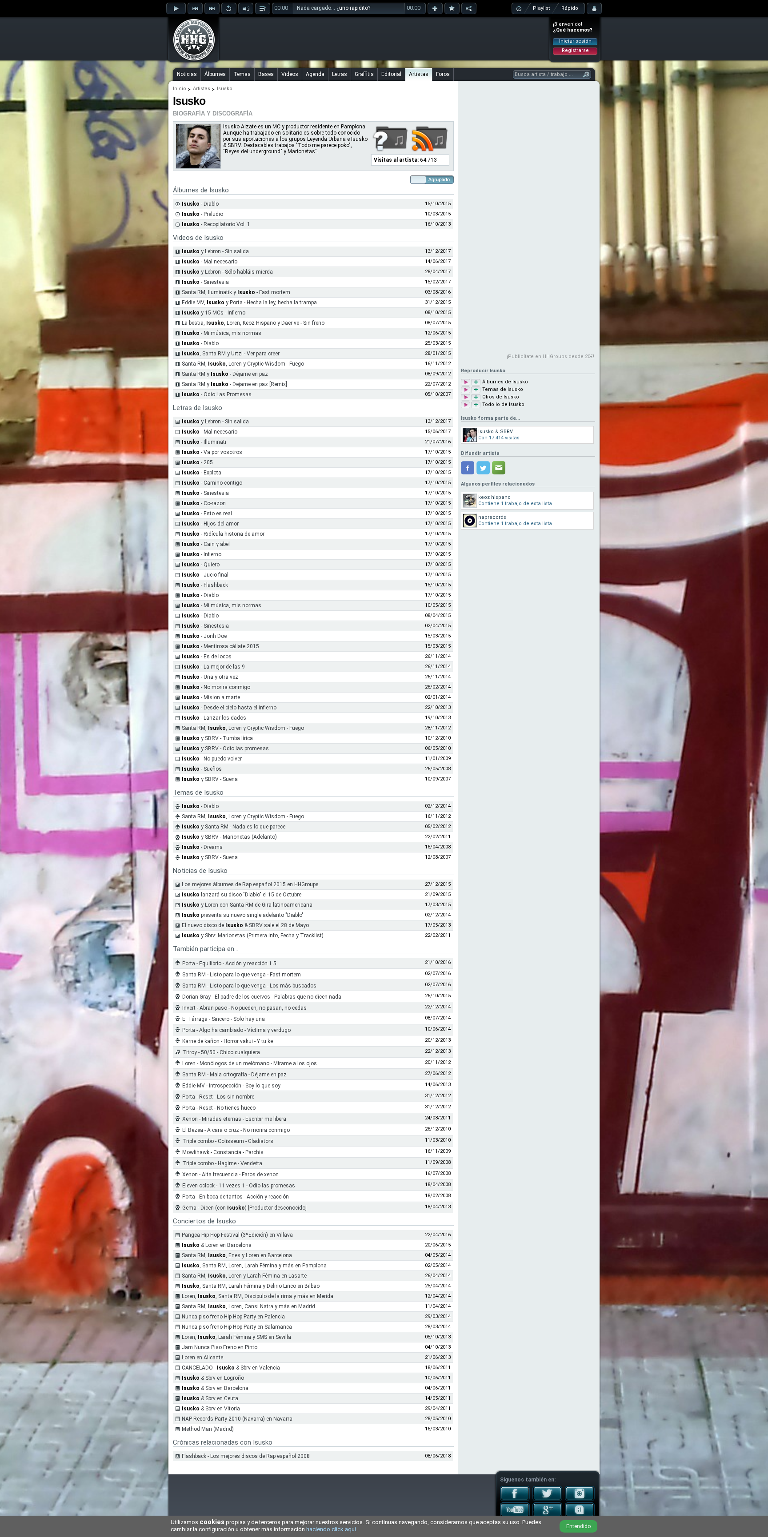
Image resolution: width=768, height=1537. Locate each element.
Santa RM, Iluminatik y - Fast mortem (236, 292)
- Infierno (201, 554)
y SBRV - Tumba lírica (217, 738)
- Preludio (202, 214)
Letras (339, 74)
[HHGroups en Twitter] (547, 1499)
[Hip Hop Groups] (191, 60)
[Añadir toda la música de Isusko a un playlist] (475, 405)
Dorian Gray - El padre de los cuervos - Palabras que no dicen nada (261, 997)
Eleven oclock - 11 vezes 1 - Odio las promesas (238, 1186)
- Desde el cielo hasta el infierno (229, 708)
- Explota (201, 473)
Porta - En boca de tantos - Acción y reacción (235, 1197)
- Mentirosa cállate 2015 (220, 646)
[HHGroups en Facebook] (515, 1499)
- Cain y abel (206, 544)
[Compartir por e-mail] (498, 467)
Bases (266, 74)
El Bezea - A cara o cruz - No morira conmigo (236, 1130)
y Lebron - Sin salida (215, 251)
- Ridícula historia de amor (223, 534)
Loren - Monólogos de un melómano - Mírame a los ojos (249, 1063)
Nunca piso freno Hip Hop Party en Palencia (233, 1317)
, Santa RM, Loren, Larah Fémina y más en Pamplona (254, 1265)
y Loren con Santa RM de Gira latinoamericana (247, 905)
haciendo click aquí (331, 1529)
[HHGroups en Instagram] (580, 1499)
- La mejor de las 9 (213, 667)
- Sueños (202, 769)
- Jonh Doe (204, 636)
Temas (242, 74)
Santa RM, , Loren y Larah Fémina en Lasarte (244, 1276)
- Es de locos (207, 656)
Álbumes (215, 74)
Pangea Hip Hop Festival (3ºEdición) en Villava (237, 1235)
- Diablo (200, 204)
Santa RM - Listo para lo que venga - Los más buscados (249, 986)
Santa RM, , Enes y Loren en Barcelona (237, 1255)
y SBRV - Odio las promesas (225, 748)
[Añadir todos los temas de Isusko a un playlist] (475, 389)
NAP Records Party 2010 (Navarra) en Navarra (237, 1419)
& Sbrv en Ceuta (210, 1398)
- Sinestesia (205, 282)
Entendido (578, 1526)
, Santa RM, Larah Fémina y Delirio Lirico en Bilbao (251, 1286)
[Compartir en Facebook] (467, 467)
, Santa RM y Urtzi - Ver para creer (231, 353)
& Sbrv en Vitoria (211, 1409)
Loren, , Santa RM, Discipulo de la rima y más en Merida (257, 1296)
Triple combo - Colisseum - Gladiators (227, 1141)
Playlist (541, 8)
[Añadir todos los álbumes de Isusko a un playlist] (475, 382)
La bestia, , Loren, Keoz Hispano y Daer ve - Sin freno (253, 323)
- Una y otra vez (210, 677)
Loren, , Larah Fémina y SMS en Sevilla (236, 1337)
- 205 (197, 462)
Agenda (315, 74)
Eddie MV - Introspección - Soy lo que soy (231, 1086)
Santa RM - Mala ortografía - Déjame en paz (234, 1074)
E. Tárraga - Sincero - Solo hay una (223, 1019)
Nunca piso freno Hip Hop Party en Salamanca (237, 1327)
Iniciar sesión (575, 41)
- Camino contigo (212, 483)
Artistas (418, 74)
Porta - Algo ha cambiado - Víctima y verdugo (236, 1030)
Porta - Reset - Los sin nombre (218, 1097)
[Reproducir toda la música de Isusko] (465, 405)
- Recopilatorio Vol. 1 (216, 224)
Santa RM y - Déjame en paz (225, 374)
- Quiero (201, 564)
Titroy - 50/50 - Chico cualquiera (221, 1052)
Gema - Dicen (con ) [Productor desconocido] (244, 1208)
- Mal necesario (209, 262)
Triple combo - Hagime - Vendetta (222, 1163)
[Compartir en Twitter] (483, 467)
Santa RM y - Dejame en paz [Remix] (234, 384)
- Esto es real (207, 513)
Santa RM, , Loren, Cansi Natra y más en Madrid (248, 1306)
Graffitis (364, 74)
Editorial (391, 74)
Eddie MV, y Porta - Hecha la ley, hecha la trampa (249, 302)
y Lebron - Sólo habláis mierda (227, 272)
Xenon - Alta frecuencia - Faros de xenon (230, 1174)
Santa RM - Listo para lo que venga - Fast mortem (241, 975)
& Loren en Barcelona (217, 1245)
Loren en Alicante (202, 1357)
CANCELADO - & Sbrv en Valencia (231, 1368)
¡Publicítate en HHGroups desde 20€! (550, 356)
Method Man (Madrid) (208, 1429)
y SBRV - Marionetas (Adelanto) (229, 837)
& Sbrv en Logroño (213, 1378)
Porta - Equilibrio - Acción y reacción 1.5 (229, 963)
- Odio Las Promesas (217, 394)
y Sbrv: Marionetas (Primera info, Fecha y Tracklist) (253, 935)
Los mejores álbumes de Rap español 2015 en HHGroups (250, 884)
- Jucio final (205, 575)
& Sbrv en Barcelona (215, 1388)
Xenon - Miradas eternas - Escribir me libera (234, 1119)
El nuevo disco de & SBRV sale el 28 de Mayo (245, 925)
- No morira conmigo (216, 687)
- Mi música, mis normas (221, 333)
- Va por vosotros (212, 452)
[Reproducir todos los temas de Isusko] (465, 389)
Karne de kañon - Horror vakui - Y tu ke (227, 1041)
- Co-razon (204, 503)
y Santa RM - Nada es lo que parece (233, 827)
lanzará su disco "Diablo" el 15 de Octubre (241, 895)
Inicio (179, 89)
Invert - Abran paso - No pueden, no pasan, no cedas (244, 1008)
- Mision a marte (211, 697)
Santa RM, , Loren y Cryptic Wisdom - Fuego (243, 364)
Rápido (569, 8)
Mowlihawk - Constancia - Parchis (223, 1152)
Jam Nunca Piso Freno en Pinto (219, 1347)
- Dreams (202, 847)
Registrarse (575, 50)
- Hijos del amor (210, 524)
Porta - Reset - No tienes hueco (219, 1108)
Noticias (187, 74)
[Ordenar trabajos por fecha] (432, 182)
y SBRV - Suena (210, 779)
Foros (443, 74)
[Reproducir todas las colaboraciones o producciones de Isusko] (465, 397)
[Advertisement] (384, 39)
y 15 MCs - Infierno (213, 313)
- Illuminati (204, 442)
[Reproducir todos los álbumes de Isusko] (465, 382)
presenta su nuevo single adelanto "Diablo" (243, 915)
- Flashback (205, 585)
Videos (289, 74)
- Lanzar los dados (214, 718)
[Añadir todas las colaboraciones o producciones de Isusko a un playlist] (475, 397)
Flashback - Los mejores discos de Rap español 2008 (246, 1456)
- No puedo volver (212, 759)
